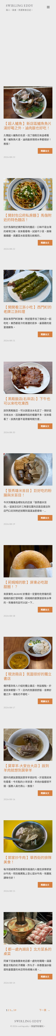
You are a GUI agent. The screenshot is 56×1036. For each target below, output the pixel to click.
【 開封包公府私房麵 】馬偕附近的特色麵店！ (28, 217)
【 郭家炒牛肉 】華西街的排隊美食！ (28, 859)
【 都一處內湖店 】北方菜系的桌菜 (28, 951)
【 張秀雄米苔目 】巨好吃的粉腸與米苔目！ (28, 493)
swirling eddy (19, 6)
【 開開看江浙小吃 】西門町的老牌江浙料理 (28, 309)
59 (14, 1010)
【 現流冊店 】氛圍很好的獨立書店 (28, 676)
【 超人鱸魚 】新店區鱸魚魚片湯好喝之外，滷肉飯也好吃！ (28, 125)
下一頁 (44, 1010)
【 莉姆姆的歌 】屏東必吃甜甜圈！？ (26, 584)
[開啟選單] (48, 7)
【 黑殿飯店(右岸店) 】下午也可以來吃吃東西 (27, 401)
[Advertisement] (28, 45)
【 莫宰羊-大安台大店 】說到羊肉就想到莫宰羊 (26, 768)
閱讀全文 (45, 151)
